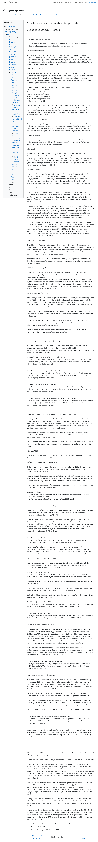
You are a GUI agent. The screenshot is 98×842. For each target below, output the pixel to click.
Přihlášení (92, 2)
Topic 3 (14, 83)
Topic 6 (14, 90)
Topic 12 (14, 174)
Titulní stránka (8, 15)
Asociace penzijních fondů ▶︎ (83, 837)
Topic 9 (14, 167)
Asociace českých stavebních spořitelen (61, 15)
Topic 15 (14, 182)
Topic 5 (14, 88)
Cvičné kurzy (26, 15)
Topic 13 (14, 177)
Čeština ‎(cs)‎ (13, 2)
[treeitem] (13, 110)
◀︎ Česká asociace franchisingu (38, 837)
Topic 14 (14, 180)
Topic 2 (14, 80)
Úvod (13, 75)
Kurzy (17, 15)
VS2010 (35, 15)
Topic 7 (42, 15)
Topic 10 (14, 169)
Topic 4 (14, 85)
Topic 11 (14, 172)
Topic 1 (14, 77)
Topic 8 (14, 164)
